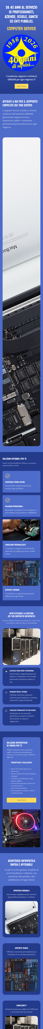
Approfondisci (21, 86)
